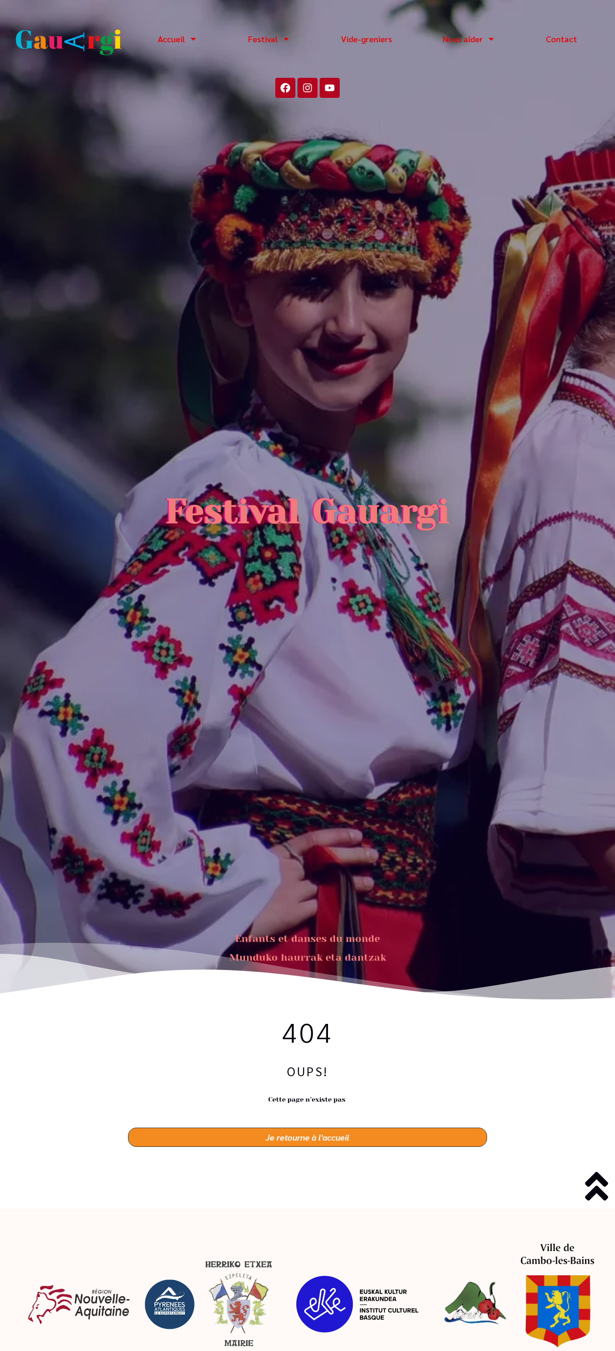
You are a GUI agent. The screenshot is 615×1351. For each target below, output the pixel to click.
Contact (561, 38)
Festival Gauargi (307, 511)
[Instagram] (307, 88)
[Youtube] (330, 88)
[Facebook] (285, 88)
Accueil (171, 38)
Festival (263, 38)
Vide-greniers (366, 38)
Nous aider (463, 38)
